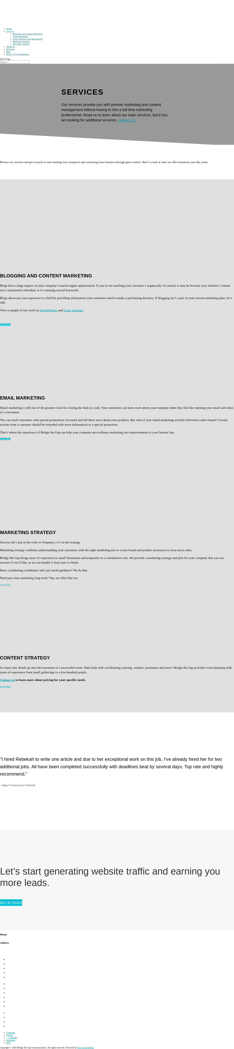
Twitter (10, 1021)
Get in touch (11, 902)
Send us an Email (9, 954)
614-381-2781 (7, 937)
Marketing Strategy (21, 41)
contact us (127, 120)
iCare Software (73, 310)
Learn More (5, 325)
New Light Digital (85, 1047)
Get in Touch (13, 1012)
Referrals (10, 49)
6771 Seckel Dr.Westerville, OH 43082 (11, 947)
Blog (8, 52)
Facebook (11, 1017)
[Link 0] (13, 24)
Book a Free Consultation (17, 54)
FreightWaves (48, 310)
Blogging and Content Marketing (27, 34)
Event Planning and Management (28, 39)
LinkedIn (11, 1026)
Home (9, 29)
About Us (10, 46)
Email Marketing (20, 36)
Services (10, 31)
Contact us (7, 680)
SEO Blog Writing (21, 44)
